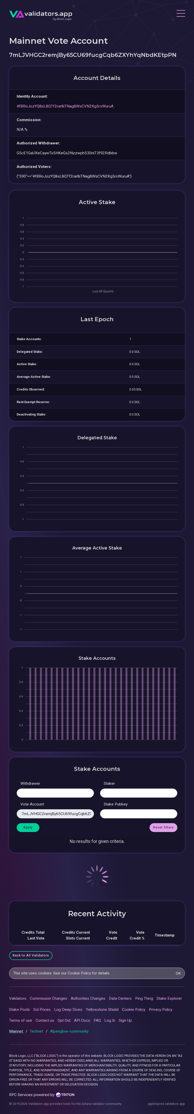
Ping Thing (144, 998)
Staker (109, 783)
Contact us (45, 1020)
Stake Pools (19, 1009)
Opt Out (64, 1020)
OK (178, 973)
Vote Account (32, 804)
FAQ (97, 1020)
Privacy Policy (160, 1009)
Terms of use (20, 1020)
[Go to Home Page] (40, 14)
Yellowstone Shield (102, 1009)
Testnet (37, 1031)
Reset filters (163, 827)
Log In (109, 1020)
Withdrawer (30, 783)
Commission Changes (48, 998)
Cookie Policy (79, 973)
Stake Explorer (169, 998)
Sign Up (125, 1020)
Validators (17, 998)
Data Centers (120, 998)
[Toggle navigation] (180, 14)
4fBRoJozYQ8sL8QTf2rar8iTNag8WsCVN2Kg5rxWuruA (65, 106)
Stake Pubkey (116, 804)
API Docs (82, 1020)
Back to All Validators (31, 955)
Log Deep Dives (68, 1009)
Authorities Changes (88, 998)
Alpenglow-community (69, 1031)
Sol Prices (42, 1009)
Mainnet (16, 1031)
